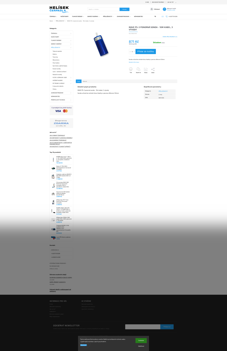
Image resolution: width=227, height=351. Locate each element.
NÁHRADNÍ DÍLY (55, 96)
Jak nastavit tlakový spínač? (60, 146)
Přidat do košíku (145, 51)
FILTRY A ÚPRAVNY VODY (60, 77)
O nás (147, 2)
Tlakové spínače (57, 51)
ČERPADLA (54, 33)
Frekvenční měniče (58, 86)
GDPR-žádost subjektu (58, 282)
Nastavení (83, 345)
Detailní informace (134, 62)
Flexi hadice (56, 63)
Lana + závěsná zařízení (59, 71)
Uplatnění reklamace (88, 309)
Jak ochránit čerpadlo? (58, 140)
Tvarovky (55, 57)
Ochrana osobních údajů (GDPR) (61, 277)
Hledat (124, 9)
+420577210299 (55, 253)
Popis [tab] (78, 81)
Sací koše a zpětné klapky (60, 66)
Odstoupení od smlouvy (88, 306)
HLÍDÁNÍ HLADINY (58, 80)
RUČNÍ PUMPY (55, 37)
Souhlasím (141, 340)
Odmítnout (141, 346)
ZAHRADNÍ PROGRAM (57, 93)
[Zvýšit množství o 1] (134, 51)
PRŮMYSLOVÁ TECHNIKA (58, 100)
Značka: (170, 36)
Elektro (55, 54)
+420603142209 (55, 257)
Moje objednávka (55, 316)
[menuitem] (54, 16)
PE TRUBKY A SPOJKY (58, 83)
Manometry (56, 60)
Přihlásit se (167, 327)
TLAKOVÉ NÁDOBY (56, 40)
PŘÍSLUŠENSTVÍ (55, 47)
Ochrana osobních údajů (56, 314)
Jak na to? (170, 2)
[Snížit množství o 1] (130, 51)
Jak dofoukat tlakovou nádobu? (61, 138)
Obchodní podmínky (158, 2)
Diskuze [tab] (85, 81)
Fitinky (54, 89)
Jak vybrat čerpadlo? (57, 135)
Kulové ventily (57, 68)
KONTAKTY (53, 311)
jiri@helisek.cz (55, 250)
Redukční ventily (57, 74)
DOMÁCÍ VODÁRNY (56, 44)
